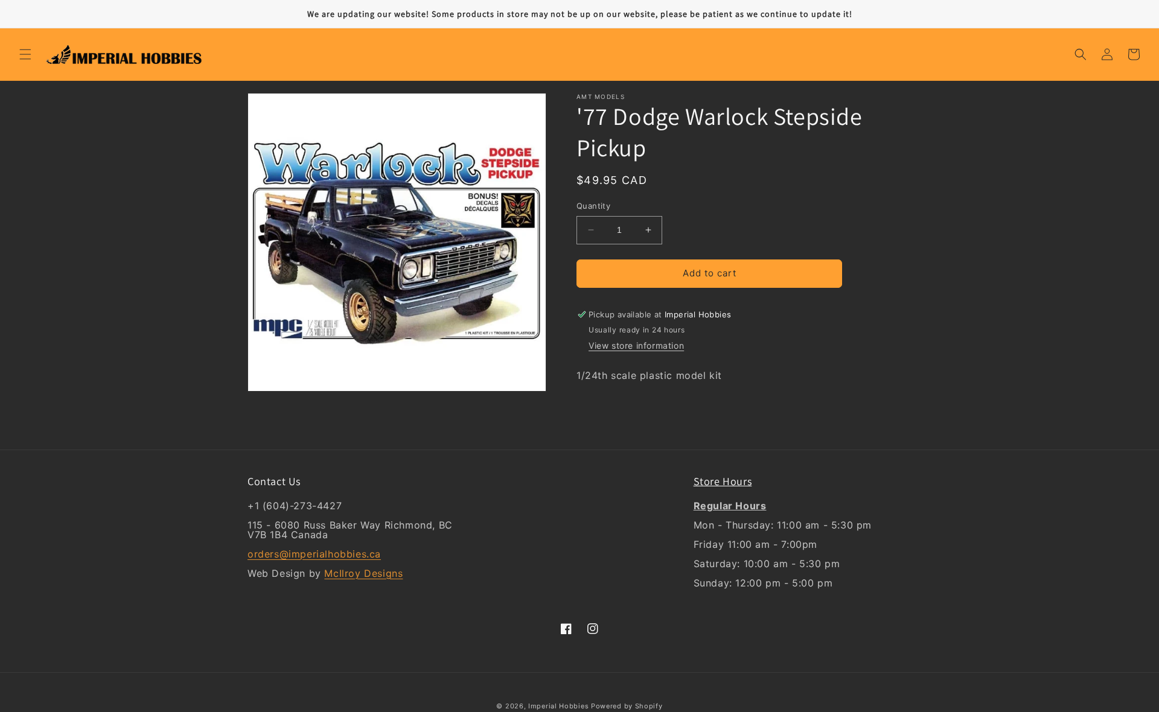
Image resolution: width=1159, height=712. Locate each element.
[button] (25, 54)
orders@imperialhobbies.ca (314, 554)
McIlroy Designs (363, 573)
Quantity (593, 206)
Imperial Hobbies (558, 706)
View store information (636, 345)
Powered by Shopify (627, 706)
